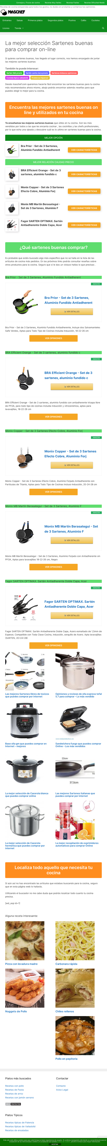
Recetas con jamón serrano (19, 1097)
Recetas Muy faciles (53, 3)
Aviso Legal (62, 1089)
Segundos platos (55, 20)
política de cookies (63, 1142)
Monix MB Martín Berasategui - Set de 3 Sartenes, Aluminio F (71, 529)
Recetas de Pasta (14, 1089)
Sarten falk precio (14, 73)
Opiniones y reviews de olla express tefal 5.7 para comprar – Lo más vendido (78, 695)
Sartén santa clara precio (37, 73)
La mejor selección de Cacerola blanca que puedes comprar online (26, 794)
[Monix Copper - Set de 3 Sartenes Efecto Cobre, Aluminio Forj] (25, 457)
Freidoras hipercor (40, 78)
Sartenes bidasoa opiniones (64, 73)
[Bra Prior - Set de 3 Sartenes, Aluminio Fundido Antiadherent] (25, 303)
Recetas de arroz (14, 1093)
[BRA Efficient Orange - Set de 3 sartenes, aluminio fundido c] (25, 378)
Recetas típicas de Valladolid (20, 1126)
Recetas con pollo (14, 1086)
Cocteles (95, 20)
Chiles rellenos (64, 1011)
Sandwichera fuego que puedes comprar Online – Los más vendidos (78, 745)
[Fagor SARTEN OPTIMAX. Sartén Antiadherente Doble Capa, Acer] (25, 607)
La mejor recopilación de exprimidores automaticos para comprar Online (77, 844)
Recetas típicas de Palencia (19, 1122)
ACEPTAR (55, 1144)
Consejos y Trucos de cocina (28, 3)
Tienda (18, 28)
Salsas (20, 20)
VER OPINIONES (53, 338)
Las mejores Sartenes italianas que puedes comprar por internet (75, 794)
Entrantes (7, 20)
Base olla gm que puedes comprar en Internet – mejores (26, 745)
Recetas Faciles (72, 3)
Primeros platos (35, 20)
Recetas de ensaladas (17, 1130)
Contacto (61, 1086)
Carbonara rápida (66, 963)
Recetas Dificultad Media (94, 3)
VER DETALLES (72, 311)
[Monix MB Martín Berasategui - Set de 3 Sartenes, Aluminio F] (25, 532)
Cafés (83, 20)
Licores (6, 28)
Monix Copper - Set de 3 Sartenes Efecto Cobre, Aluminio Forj (70, 453)
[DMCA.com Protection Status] (13, 1105)
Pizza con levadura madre (21, 963)
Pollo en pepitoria (66, 1058)
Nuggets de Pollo (16, 1011)
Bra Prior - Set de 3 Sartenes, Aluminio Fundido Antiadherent (68, 300)
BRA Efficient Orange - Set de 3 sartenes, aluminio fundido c (68, 375)
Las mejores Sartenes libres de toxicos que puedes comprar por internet (27, 695)
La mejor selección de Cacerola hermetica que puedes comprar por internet (25, 846)
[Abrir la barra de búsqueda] (103, 28)
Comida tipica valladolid (17, 78)
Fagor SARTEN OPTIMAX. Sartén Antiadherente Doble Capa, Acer (69, 604)
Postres (72, 20)
